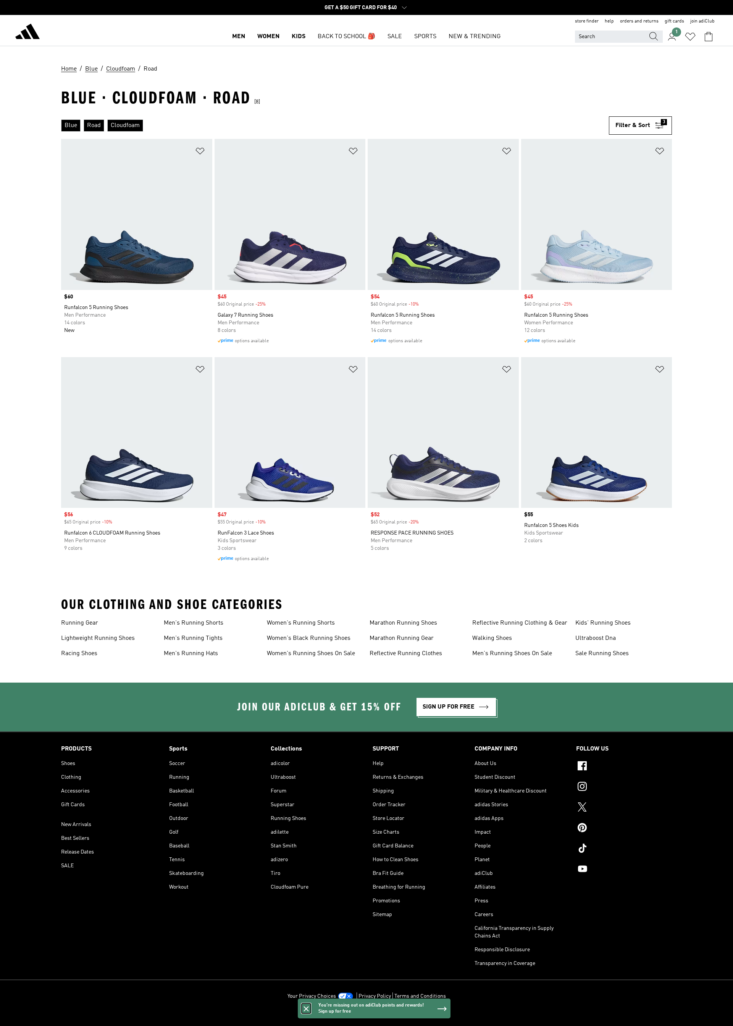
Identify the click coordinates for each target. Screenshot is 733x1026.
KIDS (298, 37)
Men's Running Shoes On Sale (512, 654)
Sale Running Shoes (602, 654)
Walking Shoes (492, 638)
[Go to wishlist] (690, 36)
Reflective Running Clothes (406, 654)
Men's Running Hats (191, 654)
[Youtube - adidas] (624, 870)
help (609, 21)
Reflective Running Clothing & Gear (519, 623)
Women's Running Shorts (301, 623)
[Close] (306, 1008)
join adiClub (702, 21)
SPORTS (425, 37)
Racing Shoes (79, 654)
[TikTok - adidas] (624, 849)
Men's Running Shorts (193, 623)
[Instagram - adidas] (624, 787)
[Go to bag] (708, 36)
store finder (587, 21)
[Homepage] (27, 33)
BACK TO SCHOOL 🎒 (346, 37)
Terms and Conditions (420, 996)
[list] (335, 125)
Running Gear (79, 623)
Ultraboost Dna (595, 638)
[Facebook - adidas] (624, 767)
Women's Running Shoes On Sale (311, 654)
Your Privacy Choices (311, 996)
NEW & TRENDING (475, 37)
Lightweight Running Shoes (98, 638)
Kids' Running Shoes (603, 623)
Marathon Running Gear (402, 638)
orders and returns (639, 21)
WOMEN (268, 37)
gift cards (674, 21)
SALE (394, 37)
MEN (238, 37)
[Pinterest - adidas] (624, 828)
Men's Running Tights (193, 638)
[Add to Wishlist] (200, 152)
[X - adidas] (624, 808)
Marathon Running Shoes (403, 623)
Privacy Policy (374, 996)
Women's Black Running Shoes (308, 638)
